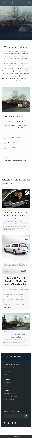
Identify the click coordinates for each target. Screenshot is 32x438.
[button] (29, 3)
